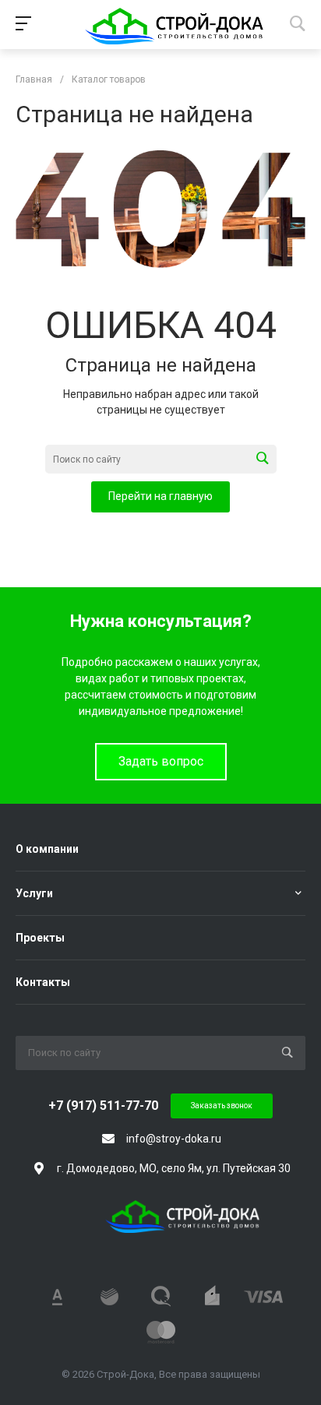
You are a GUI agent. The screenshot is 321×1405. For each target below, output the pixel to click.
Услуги (34, 893)
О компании (47, 849)
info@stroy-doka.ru (173, 1138)
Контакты (43, 982)
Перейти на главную (160, 496)
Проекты (40, 937)
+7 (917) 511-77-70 (103, 1105)
